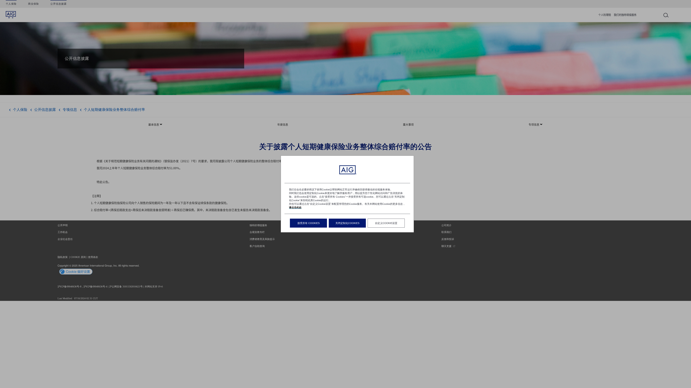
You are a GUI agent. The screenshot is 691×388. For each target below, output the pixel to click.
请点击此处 (295, 207)
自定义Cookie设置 (386, 223)
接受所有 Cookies (308, 223)
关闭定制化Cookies (347, 223)
